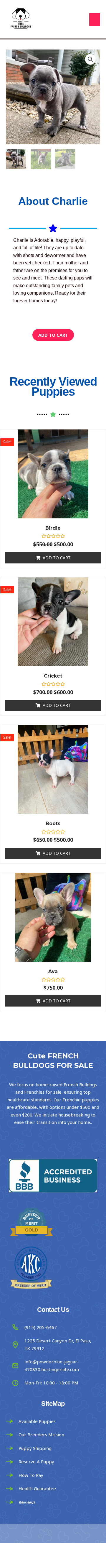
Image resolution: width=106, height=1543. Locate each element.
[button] (90, 59)
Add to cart (53, 335)
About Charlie (53, 201)
